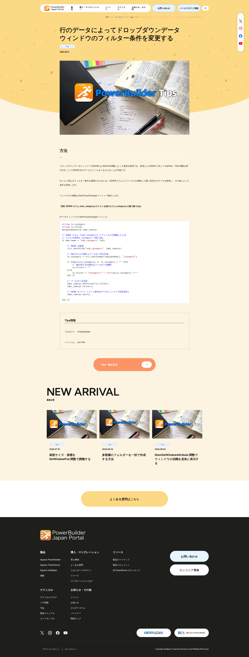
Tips (42, 607)
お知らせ (75, 602)
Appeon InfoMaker (48, 570)
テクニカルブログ (48, 597)
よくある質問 (77, 564)
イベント (75, 597)
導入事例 (75, 559)
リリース (75, 575)
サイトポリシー (71, 649)
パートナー (76, 613)
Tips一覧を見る (109, 364)
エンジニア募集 (189, 570)
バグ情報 (44, 602)
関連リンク (76, 618)
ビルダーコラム (78, 607)
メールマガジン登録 (189, 8)
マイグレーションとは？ (82, 580)
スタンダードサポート (81, 570)
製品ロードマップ (121, 559)
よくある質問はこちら (124, 499)
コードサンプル (47, 618)
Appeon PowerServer (50, 564)
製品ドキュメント (121, 564)
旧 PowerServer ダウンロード (126, 570)
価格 (42, 575)
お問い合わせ (164, 8)
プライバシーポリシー (51, 649)
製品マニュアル (47, 613)
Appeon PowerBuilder (50, 559)
